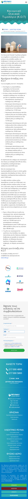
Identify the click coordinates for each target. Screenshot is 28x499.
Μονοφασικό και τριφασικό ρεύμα (14, 438)
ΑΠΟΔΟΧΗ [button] (14, 485)
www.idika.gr (4, 258)
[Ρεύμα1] (14, 395)
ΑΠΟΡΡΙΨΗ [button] (14, 488)
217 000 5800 (15, 373)
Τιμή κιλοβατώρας (14, 436)
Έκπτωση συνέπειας (14, 447)
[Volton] (8, 290)
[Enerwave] (20, 268)
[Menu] (26, 2)
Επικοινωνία (14, 419)
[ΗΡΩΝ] (20, 276)
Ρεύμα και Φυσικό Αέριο (14, 458)
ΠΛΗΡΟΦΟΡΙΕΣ (14, 495)
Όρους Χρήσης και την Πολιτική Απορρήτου (13, 344)
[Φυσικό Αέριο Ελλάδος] (8, 276)
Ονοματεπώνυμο (7, 323)
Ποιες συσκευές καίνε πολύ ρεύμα (14, 443)
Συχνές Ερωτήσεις (14, 417)
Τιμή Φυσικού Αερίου (14, 460)
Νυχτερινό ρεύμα (14, 441)
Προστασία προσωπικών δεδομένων (14, 415)
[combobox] (6, 331)
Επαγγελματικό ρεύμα (14, 449)
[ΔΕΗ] (8, 268)
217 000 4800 (15, 369)
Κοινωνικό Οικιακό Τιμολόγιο (14, 445)
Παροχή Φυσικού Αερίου (14, 456)
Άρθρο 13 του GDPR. (15, 346)
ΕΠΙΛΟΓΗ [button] (14, 492)
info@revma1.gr (15, 405)
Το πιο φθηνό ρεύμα (14, 432)
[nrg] (8, 282)
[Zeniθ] (20, 290)
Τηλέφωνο (6, 329)
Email (5, 335)
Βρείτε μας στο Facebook (15, 398)
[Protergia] (20, 282)
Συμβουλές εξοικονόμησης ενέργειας (14, 434)
